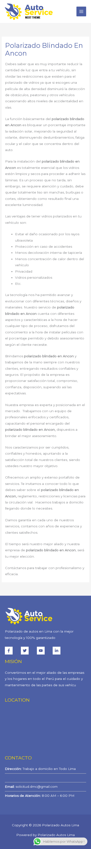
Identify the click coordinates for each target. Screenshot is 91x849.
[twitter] (28, 651)
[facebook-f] (12, 651)
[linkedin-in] (57, 651)
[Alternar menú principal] (81, 12)
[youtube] (44, 651)
